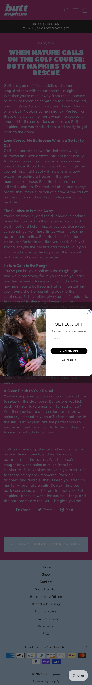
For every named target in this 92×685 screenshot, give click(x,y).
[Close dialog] (88, 312)
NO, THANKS (69, 360)
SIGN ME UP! (69, 351)
